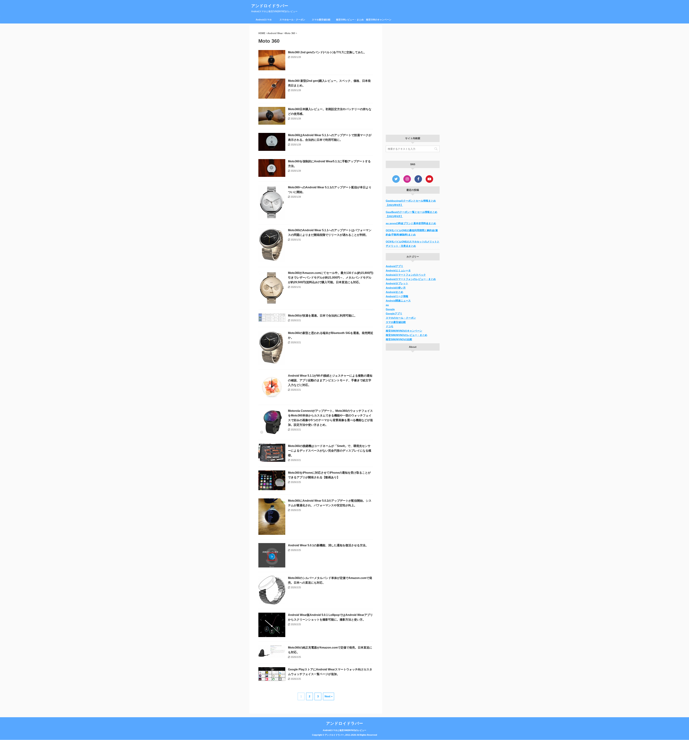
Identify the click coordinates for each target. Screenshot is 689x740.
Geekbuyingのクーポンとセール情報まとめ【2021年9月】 (411, 202)
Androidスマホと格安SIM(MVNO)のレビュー (344, 730)
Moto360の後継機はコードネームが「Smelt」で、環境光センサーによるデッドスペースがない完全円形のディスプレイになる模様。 (329, 450)
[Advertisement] (413, 79)
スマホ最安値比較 (321, 19)
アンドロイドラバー (269, 6)
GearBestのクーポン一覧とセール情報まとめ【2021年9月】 (411, 214)
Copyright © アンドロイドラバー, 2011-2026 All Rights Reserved (344, 735)
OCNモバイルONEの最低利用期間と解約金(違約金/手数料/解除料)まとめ (412, 232)
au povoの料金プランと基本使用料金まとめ (411, 223)
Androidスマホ (264, 19)
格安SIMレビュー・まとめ (350, 19)
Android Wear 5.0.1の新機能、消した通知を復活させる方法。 (328, 545)
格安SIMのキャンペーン (378, 19)
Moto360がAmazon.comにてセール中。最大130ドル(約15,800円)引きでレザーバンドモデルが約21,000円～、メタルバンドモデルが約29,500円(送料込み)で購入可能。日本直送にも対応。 (330, 277)
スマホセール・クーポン (292, 19)
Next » (328, 696)
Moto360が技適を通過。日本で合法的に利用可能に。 (322, 315)
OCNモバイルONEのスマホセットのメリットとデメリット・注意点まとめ (412, 243)
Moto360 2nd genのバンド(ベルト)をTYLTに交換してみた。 (327, 52)
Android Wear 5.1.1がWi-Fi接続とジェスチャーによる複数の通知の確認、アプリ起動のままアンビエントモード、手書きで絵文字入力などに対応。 (330, 380)
